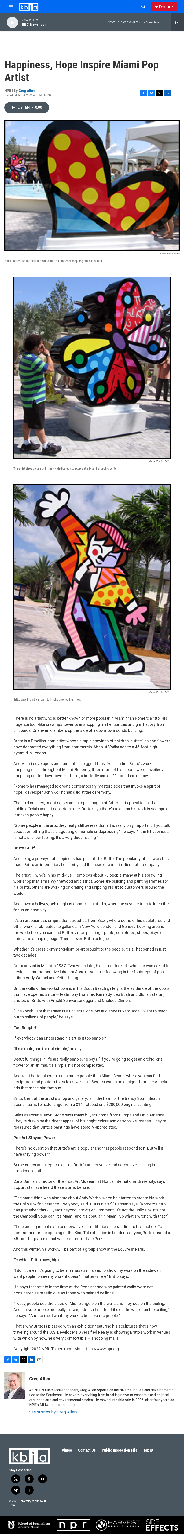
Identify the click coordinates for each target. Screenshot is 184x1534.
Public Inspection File (119, 1450)
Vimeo (67, 1450)
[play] (12, 22)
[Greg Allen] (14, 1385)
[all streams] (177, 22)
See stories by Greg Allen (53, 1412)
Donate (166, 6)
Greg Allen (27, 90)
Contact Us (87, 1450)
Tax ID (148, 1450)
